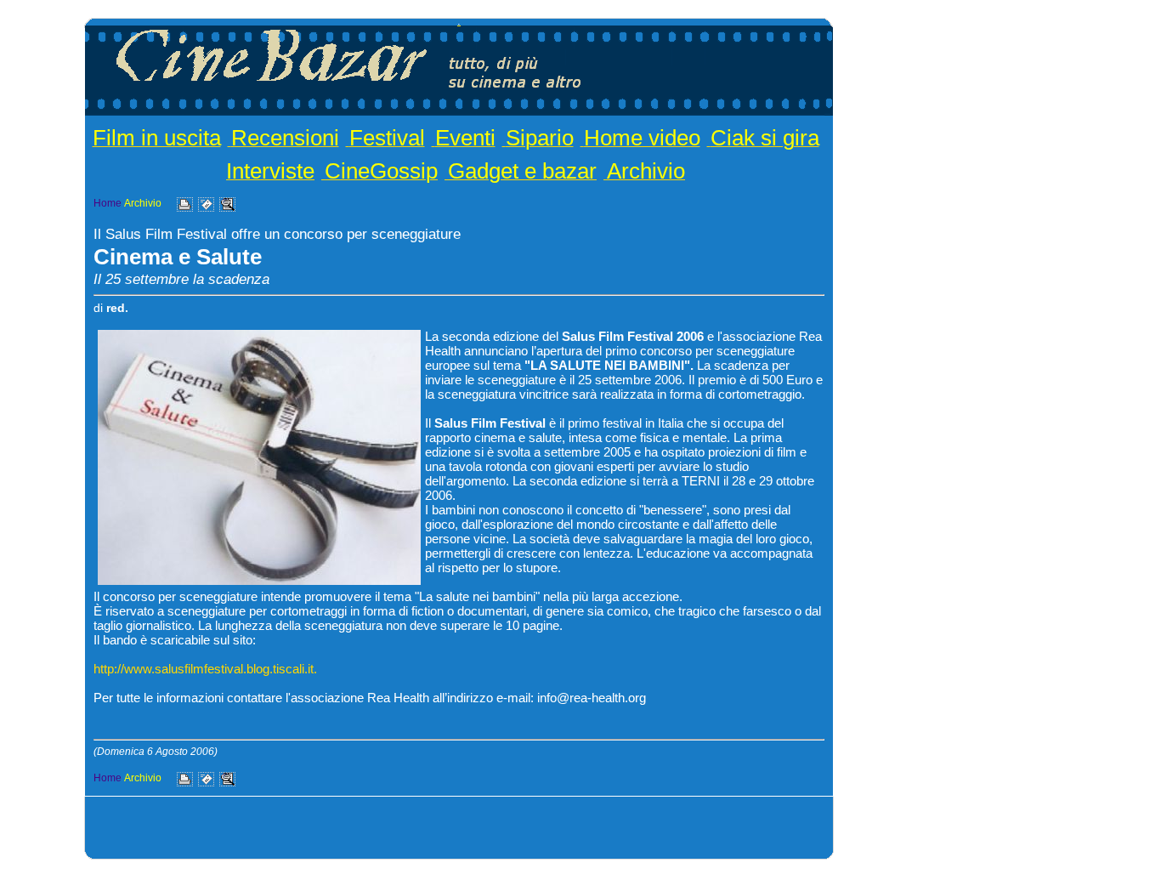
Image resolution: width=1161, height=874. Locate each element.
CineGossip (381, 171)
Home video (642, 137)
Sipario (540, 137)
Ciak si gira (765, 137)
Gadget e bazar (522, 171)
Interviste (270, 171)
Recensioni (285, 137)
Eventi (465, 137)
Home (107, 203)
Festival (387, 137)
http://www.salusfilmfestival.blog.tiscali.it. (205, 668)
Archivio (646, 171)
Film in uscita (157, 137)
